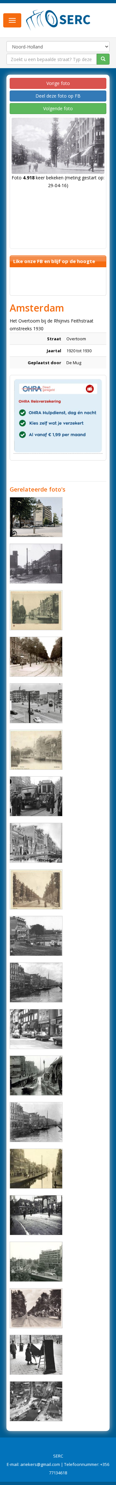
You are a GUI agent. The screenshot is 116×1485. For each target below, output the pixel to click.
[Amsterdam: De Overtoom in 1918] (36, 750)
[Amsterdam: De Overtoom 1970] (36, 1029)
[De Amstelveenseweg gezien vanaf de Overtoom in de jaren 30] (36, 564)
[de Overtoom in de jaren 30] (36, 1308)
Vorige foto (58, 83)
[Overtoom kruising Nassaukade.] (36, 796)
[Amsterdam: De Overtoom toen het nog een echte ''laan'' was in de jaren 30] (36, 657)
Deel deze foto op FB (58, 96)
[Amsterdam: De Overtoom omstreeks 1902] (36, 610)
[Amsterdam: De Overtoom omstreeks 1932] (36, 889)
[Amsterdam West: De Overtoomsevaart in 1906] (36, 843)
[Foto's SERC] (58, 20)
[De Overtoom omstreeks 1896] (36, 982)
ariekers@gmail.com (40, 1464)
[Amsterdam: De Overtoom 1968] (36, 1262)
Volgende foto (58, 108)
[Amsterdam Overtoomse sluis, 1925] (36, 1401)
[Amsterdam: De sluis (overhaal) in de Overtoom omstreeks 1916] (36, 1075)
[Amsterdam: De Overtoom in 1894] (36, 1122)
